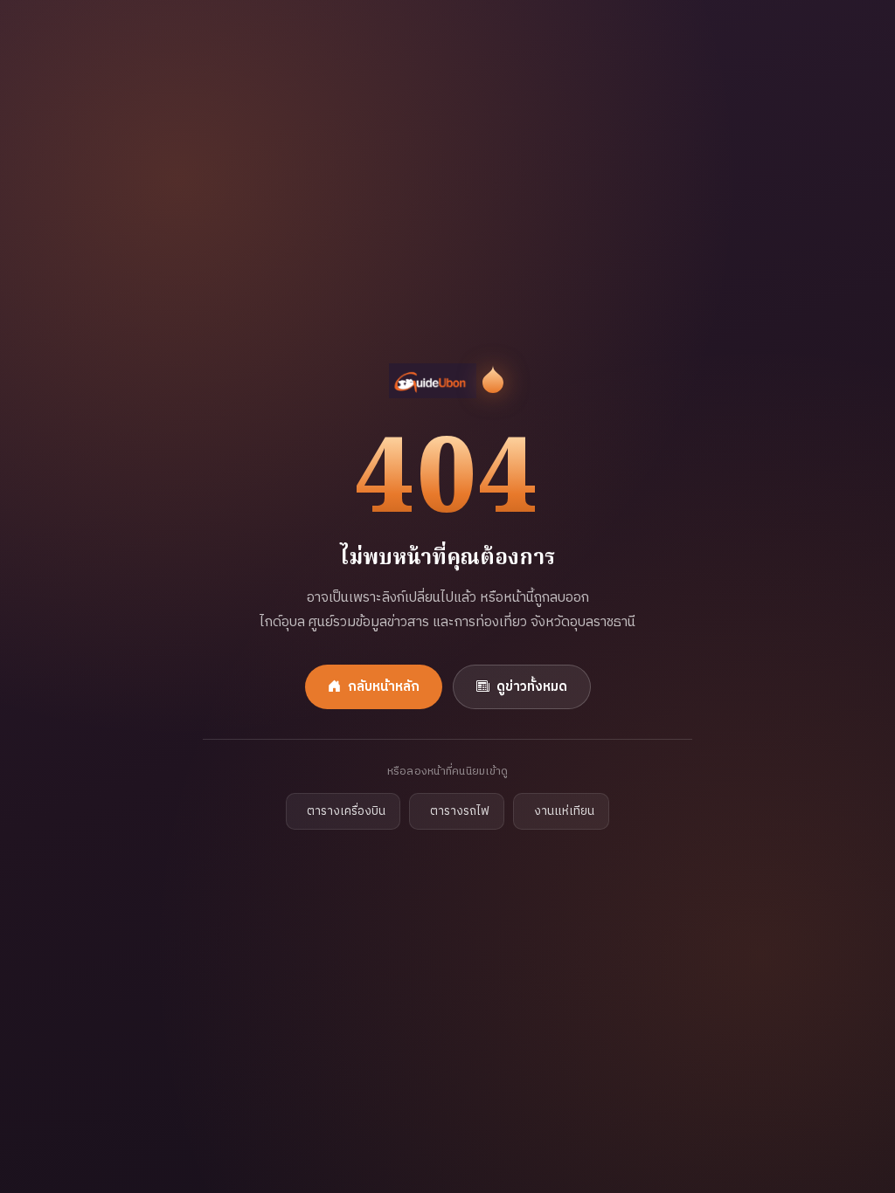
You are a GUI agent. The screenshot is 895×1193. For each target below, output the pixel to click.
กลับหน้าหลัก (384, 687)
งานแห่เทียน (564, 811)
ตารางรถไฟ (459, 811)
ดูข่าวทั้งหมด (531, 687)
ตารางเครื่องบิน (346, 811)
